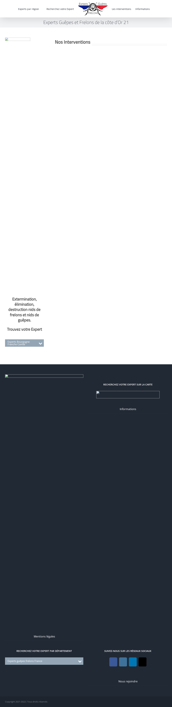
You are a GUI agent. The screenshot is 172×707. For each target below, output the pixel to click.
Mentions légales (44, 636)
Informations (128, 409)
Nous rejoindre (128, 681)
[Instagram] (123, 661)
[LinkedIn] (133, 661)
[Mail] (142, 661)
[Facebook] (113, 661)
